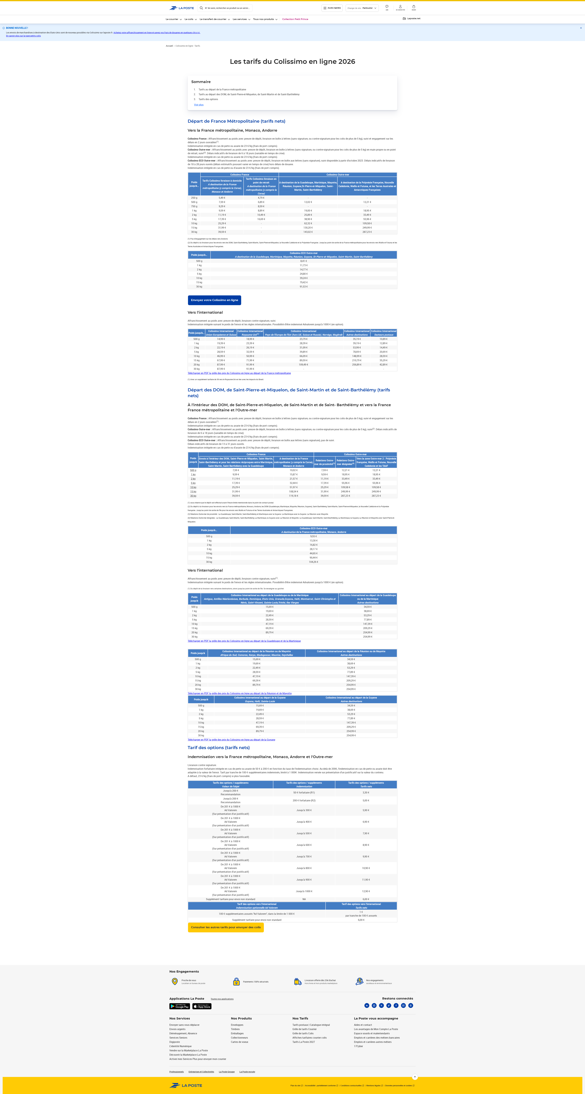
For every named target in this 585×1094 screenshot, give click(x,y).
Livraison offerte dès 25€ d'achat (320, 980)
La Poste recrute (247, 1071)
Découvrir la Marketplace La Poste (188, 1054)
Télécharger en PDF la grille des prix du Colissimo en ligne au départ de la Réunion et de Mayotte (240, 693)
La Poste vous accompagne (376, 1018)
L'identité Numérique (180, 1046)
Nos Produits (241, 1018)
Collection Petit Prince (295, 19)
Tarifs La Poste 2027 (303, 1042)
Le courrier (172, 19)
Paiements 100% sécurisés (255, 981)
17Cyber (358, 1046)
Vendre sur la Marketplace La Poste (188, 1050)
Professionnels (176, 1071)
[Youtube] (403, 1005)
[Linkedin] (366, 1005)
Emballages (237, 1033)
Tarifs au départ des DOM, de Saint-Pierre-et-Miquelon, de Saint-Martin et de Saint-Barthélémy (249, 94)
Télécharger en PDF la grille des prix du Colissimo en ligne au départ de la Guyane (231, 739)
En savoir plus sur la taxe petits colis (23, 35)
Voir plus (199, 104)
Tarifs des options (208, 99)
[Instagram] (374, 1005)
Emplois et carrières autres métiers (373, 1042)
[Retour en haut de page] (415, 1077)
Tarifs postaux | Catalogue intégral (311, 1025)
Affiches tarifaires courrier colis (309, 1037)
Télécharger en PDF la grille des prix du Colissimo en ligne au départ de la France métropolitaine (239, 373)
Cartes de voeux (239, 1042)
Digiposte (174, 1042)
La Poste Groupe (227, 1071)
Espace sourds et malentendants (372, 1033)
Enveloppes (237, 1025)
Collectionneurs (239, 1037)
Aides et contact (363, 1025)
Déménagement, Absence (183, 1033)
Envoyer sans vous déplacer (184, 1025)
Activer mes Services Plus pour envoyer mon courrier (197, 1059)
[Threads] (410, 1005)
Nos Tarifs (300, 1018)
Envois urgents (177, 1029)
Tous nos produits (263, 19)
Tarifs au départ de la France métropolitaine (222, 89)
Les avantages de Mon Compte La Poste (376, 1029)
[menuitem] (174, 19)
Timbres (235, 1029)
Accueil (169, 45)
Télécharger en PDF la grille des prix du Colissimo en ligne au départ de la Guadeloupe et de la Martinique (244, 641)
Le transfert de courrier (213, 19)
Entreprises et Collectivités (201, 1071)
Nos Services (179, 1018)
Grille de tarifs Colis (303, 1033)
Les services (240, 19)
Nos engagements (374, 980)
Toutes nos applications (222, 998)
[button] (400, 8)
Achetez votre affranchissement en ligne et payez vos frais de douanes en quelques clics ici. (156, 32)
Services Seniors (178, 1037)
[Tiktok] (388, 1005)
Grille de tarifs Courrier (304, 1029)
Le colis (189, 19)
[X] (381, 1005)
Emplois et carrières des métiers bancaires (377, 1037)
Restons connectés (397, 998)
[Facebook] (396, 1005)
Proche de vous (189, 980)
